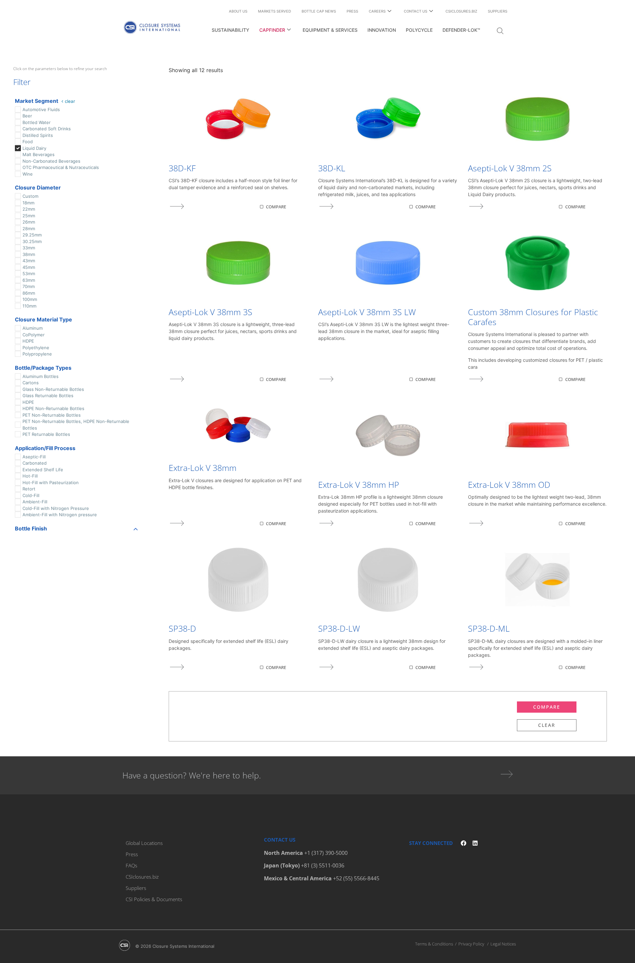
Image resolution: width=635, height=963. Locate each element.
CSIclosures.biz (461, 11)
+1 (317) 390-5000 (326, 853)
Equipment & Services (330, 30)
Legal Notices (503, 944)
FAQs (131, 865)
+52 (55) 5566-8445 (356, 878)
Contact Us (415, 11)
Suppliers (497, 11)
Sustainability (230, 30)
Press (352, 11)
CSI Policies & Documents (154, 899)
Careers (377, 11)
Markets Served (274, 11)
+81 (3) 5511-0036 (322, 865)
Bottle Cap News (319, 11)
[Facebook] (463, 843)
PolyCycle (419, 30)
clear (70, 101)
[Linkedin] (475, 843)
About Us (238, 11)
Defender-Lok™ (461, 30)
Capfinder (272, 30)
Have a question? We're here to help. (191, 775)
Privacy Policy (471, 944)
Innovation (381, 30)
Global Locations (144, 843)
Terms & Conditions (434, 944)
